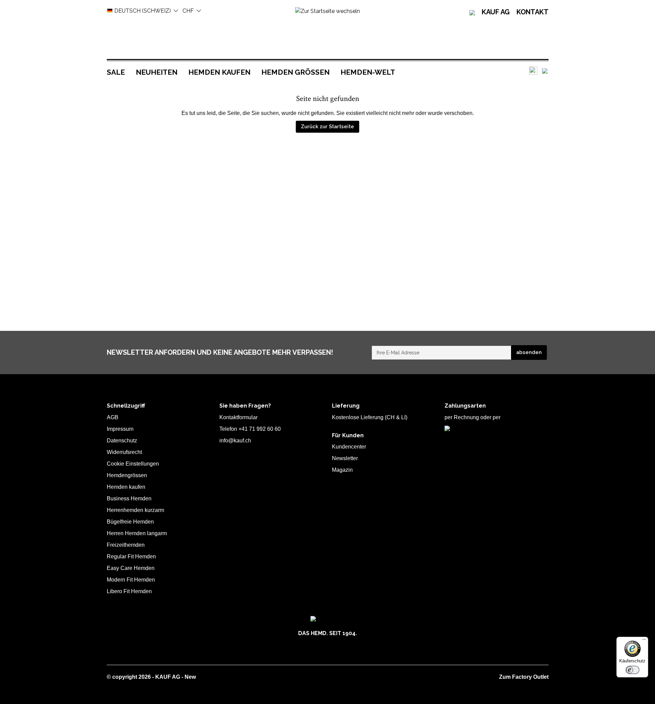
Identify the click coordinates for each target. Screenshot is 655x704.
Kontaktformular (238, 417)
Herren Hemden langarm (137, 533)
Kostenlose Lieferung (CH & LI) (369, 417)
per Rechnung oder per (472, 417)
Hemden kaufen (126, 487)
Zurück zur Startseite (327, 126)
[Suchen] (533, 70)
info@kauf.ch (235, 440)
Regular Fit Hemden (131, 556)
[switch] (632, 670)
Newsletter (345, 458)
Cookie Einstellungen (133, 464)
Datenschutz (122, 440)
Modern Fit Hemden (131, 580)
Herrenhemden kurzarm (135, 510)
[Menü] (644, 641)
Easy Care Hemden (131, 568)
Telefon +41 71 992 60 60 (250, 429)
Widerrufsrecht (124, 452)
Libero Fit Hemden (129, 591)
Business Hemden (129, 498)
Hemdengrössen (127, 475)
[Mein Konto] (545, 71)
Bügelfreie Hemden (130, 522)
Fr (188, 11)
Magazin (342, 470)
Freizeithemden (126, 545)
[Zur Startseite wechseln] (327, 11)
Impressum (120, 429)
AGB (112, 417)
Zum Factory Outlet (524, 677)
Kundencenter (349, 447)
